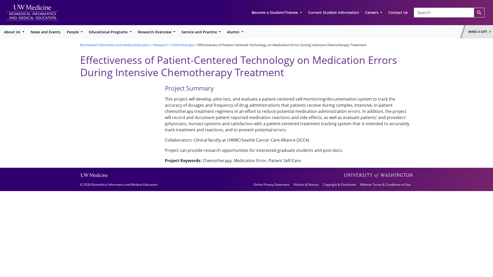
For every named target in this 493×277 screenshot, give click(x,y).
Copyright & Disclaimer (339, 184)
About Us (12, 31)
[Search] (479, 12)
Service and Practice (200, 31)
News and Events (46, 31)
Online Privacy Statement (271, 184)
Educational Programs (109, 31)
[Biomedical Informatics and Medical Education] (32, 12)
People (73, 31)
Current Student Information (333, 12)
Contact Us (398, 12)
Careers (372, 12)
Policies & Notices (306, 184)
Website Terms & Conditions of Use (385, 184)
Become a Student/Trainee (275, 12)
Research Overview (155, 31)
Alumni (233, 31)
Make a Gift (478, 31)
